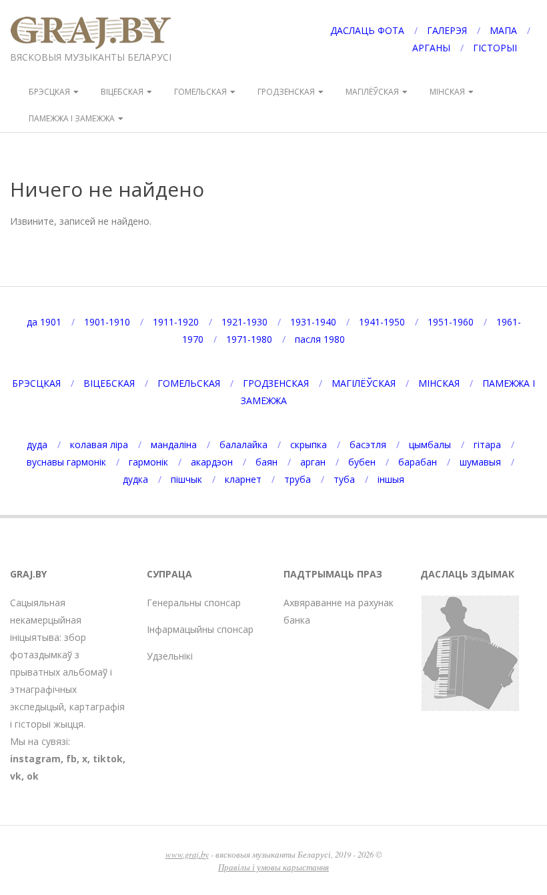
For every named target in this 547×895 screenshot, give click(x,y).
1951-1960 (451, 321)
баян (266, 462)
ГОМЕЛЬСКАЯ (200, 91)
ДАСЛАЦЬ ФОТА (367, 30)
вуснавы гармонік (66, 462)
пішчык (186, 479)
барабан (417, 462)
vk (15, 776)
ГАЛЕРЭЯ (447, 30)
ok (33, 776)
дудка (135, 479)
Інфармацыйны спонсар (200, 629)
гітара (487, 444)
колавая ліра (99, 444)
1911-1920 (176, 321)
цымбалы (430, 444)
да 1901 (44, 321)
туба (344, 479)
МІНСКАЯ (447, 91)
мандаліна (174, 444)
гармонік (148, 462)
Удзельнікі (170, 656)
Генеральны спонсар (194, 602)
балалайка (243, 444)
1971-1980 (249, 339)
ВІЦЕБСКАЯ (122, 91)
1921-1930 (244, 321)
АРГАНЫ (431, 47)
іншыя (391, 479)
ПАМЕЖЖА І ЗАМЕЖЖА (72, 118)
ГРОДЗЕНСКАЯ (286, 91)
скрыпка (308, 444)
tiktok (108, 758)
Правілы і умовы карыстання (273, 866)
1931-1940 (313, 321)
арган (313, 462)
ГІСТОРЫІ (495, 47)
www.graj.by (187, 854)
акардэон (212, 462)
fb (71, 758)
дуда (37, 444)
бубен (362, 462)
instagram (35, 758)
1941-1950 (382, 321)
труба (297, 479)
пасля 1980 (320, 339)
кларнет (243, 479)
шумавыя (480, 462)
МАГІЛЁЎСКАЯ (372, 91)
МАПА (503, 30)
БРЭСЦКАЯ (49, 91)
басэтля (368, 444)
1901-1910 (107, 321)
